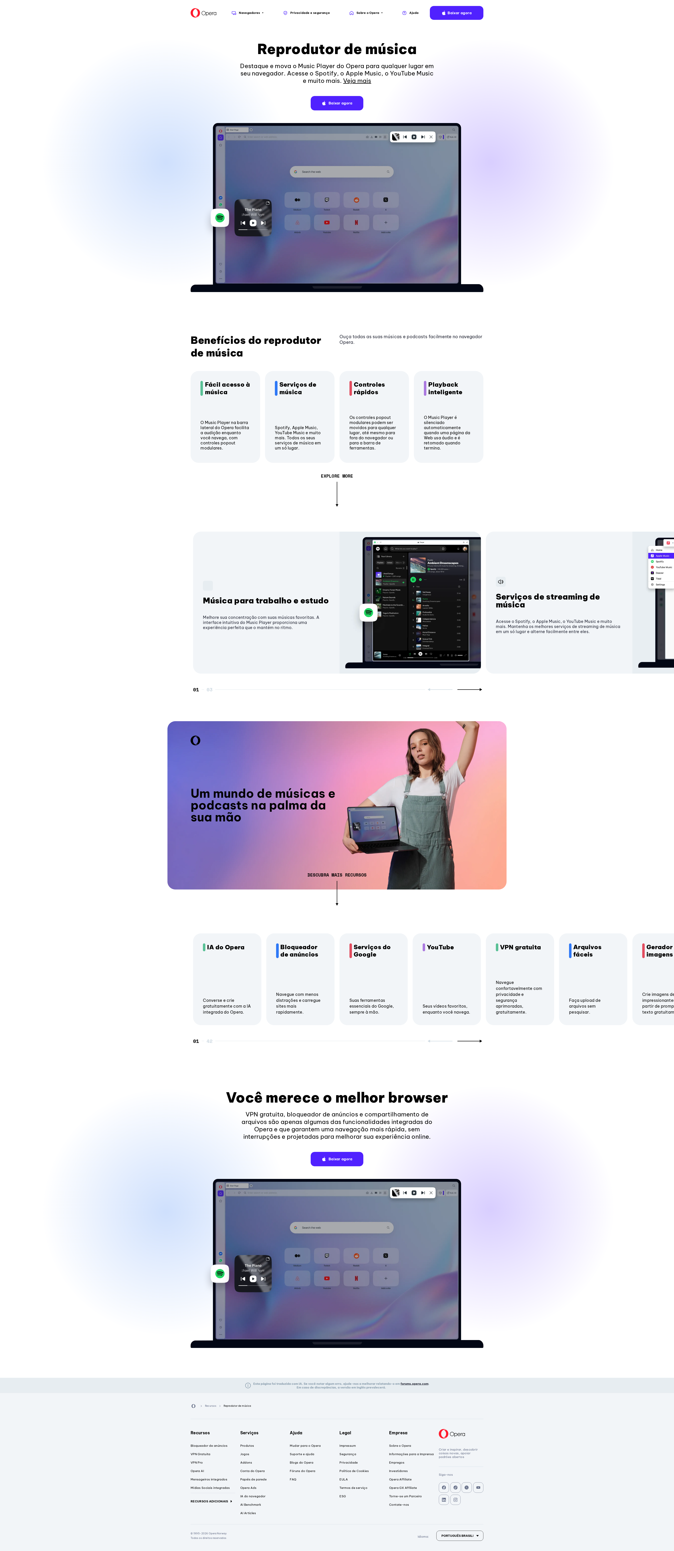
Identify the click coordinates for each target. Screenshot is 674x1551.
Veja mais (357, 80)
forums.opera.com (414, 1383)
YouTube (440, 947)
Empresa (398, 1432)
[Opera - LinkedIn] (444, 1500)
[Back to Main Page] (204, 13)
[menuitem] (247, 13)
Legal (345, 1432)
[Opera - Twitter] (467, 1487)
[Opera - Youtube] (478, 1487)
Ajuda (296, 1432)
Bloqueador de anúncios (299, 950)
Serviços (249, 1432)
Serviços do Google (372, 950)
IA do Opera (226, 947)
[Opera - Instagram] (455, 1500)
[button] (456, 13)
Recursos (200, 1432)
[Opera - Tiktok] (455, 1487)
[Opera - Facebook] (444, 1487)
